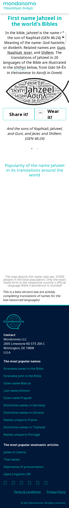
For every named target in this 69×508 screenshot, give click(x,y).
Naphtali (14, 52)
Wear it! (53, 114)
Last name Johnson (16, 391)
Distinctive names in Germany (24, 405)
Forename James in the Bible (23, 369)
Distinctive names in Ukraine (23, 413)
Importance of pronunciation (23, 467)
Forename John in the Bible (22, 376)
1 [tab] (32, 148)
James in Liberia (14, 452)
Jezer (28, 52)
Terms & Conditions (27, 492)
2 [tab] (37, 148)
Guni (61, 47)
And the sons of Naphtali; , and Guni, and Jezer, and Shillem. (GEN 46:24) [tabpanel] (35, 133)
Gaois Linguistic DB (17, 474)
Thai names (11, 459)
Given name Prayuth (17, 398)
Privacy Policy (56, 492)
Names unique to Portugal (21, 435)
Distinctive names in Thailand (24, 427)
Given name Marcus (17, 383)
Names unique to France (20, 420)
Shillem (47, 52)
